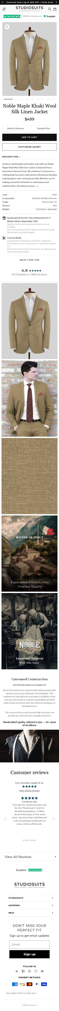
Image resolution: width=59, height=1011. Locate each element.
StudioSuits (32, 1005)
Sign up (30, 954)
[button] (4, 9)
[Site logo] (29, 885)
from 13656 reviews (29, 790)
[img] (29, 786)
